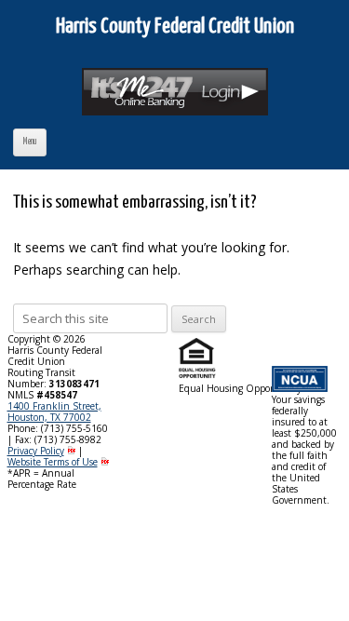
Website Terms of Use (52, 461)
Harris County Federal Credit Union (175, 26)
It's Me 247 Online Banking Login (177, 98)
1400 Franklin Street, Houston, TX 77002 (54, 411)
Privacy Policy (35, 450)
